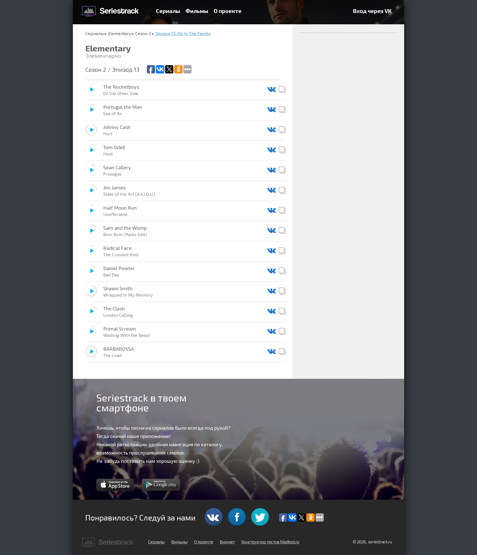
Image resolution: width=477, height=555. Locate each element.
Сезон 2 (143, 33)
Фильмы (197, 10)
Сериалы (168, 10)
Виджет (227, 541)
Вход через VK (372, 10)
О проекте (228, 10)
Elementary (119, 33)
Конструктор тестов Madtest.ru (270, 541)
